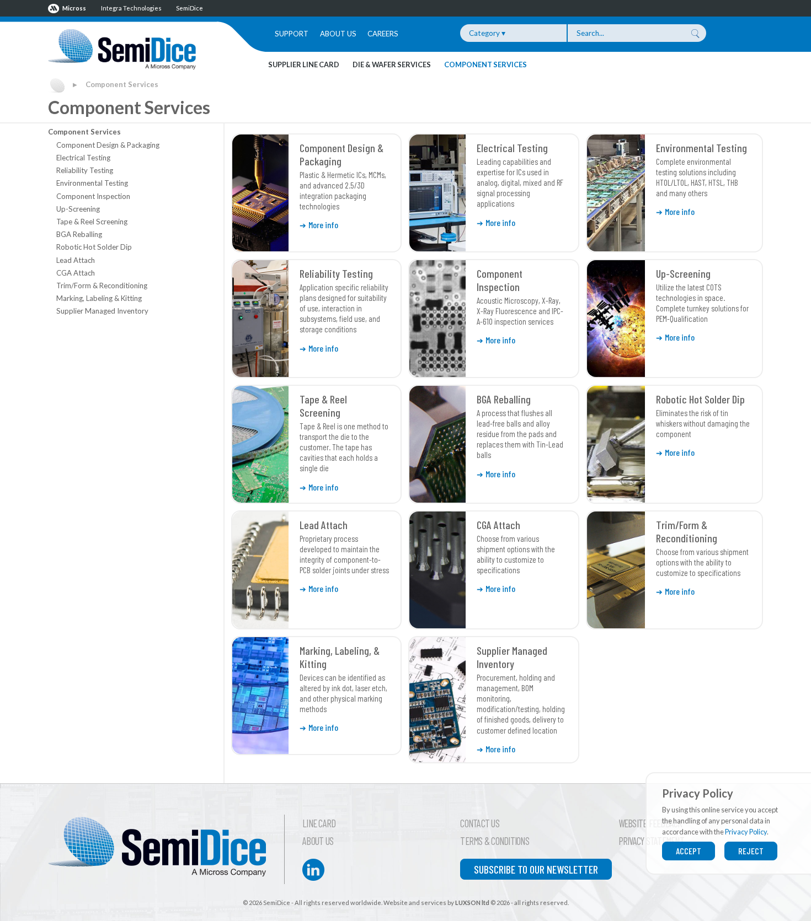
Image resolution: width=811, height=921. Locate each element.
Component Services (485, 64)
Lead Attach (75, 260)
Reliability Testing (84, 170)
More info (323, 224)
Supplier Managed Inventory (102, 310)
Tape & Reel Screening (91, 221)
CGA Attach (75, 272)
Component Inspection (93, 196)
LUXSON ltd (472, 902)
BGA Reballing (79, 234)
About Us (338, 33)
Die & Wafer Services (392, 64)
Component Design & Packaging (107, 145)
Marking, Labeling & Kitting (99, 298)
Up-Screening (78, 208)
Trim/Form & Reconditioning (101, 285)
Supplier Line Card (303, 64)
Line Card (318, 823)
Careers (382, 33)
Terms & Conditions (494, 841)
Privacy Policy (746, 831)
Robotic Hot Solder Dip (94, 247)
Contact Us (479, 823)
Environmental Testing (92, 183)
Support (291, 33)
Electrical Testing (83, 157)
